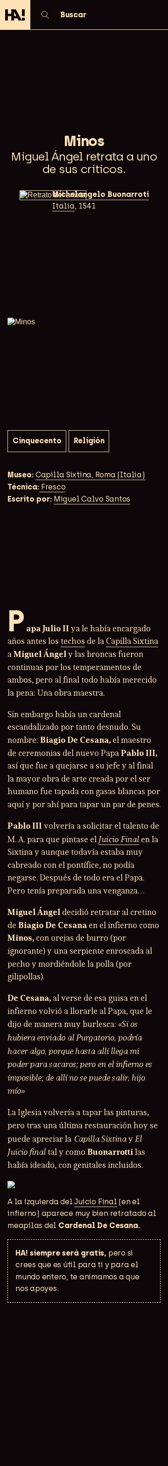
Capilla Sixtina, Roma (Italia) (90, 474)
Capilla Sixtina (132, 641)
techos (73, 641)
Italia (63, 206)
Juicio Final (118, 839)
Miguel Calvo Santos (92, 499)
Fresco (52, 486)
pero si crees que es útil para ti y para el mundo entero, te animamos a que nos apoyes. (77, 1271)
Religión (89, 440)
